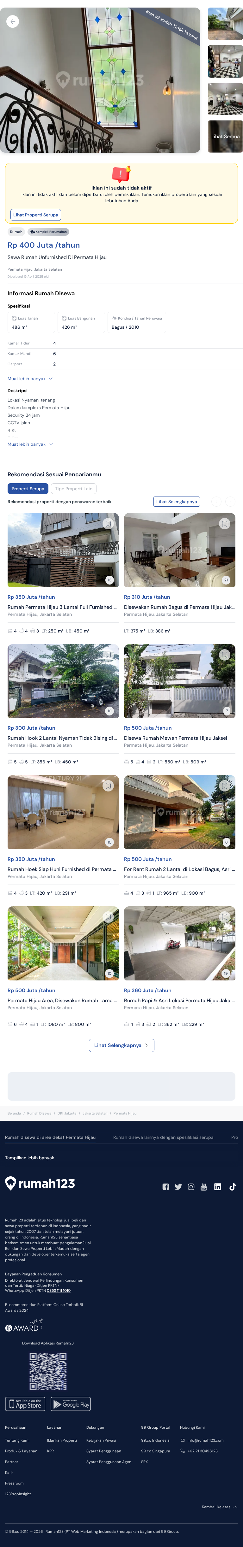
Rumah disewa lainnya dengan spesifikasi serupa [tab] (163, 1137)
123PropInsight (18, 1494)
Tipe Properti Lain (73, 488)
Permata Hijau (125, 1113)
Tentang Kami (17, 1440)
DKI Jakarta (67, 1113)
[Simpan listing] (108, 523)
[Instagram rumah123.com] (191, 1187)
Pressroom (14, 1483)
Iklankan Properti (62, 1440)
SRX (144, 1461)
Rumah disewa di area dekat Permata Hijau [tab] (50, 1137)
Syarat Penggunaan (103, 1451)
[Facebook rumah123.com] (166, 1187)
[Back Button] (12, 21)
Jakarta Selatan (95, 1113)
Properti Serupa (28, 488)
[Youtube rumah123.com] (204, 1187)
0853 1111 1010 (59, 1290)
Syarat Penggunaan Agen (108, 1461)
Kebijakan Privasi (101, 1440)
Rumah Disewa (39, 1113)
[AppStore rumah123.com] (25, 1404)
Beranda (14, 1113)
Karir (9, 1472)
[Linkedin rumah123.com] (218, 1187)
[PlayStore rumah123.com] (71, 1404)
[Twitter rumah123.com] (178, 1187)
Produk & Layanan (21, 1451)
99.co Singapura (155, 1451)
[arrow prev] (216, 502)
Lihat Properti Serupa (35, 215)
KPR (50, 1451)
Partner (11, 1461)
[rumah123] (40, 1184)
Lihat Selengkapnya (117, 1045)
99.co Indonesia (155, 1440)
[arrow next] (230, 502)
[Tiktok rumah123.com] (233, 1187)
